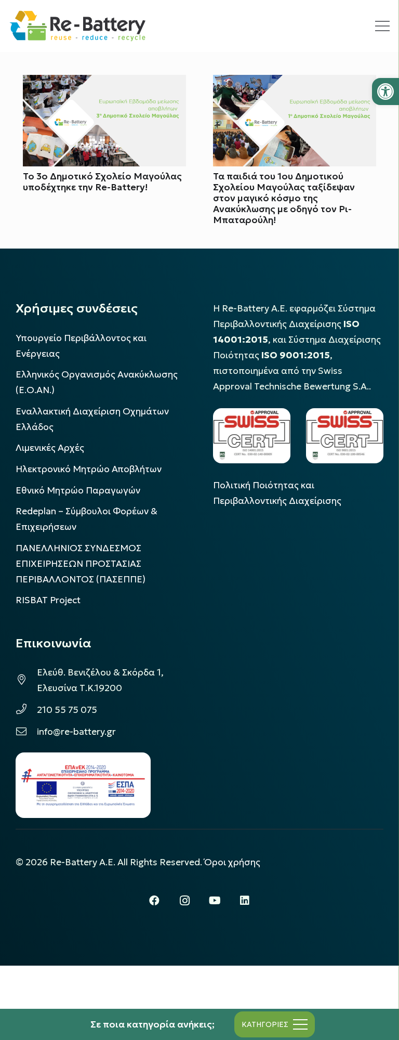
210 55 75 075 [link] (67, 710)
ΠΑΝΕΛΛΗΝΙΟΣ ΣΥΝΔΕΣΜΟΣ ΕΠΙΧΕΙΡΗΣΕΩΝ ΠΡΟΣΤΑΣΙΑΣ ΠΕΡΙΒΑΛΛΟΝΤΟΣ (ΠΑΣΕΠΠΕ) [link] (80, 563)
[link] (385, 91)
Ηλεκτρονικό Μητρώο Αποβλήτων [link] (89, 469)
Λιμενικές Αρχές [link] (50, 447)
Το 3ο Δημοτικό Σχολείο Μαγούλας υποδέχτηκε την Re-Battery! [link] (102, 182)
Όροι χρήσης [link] (232, 862)
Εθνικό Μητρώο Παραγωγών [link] (78, 490)
